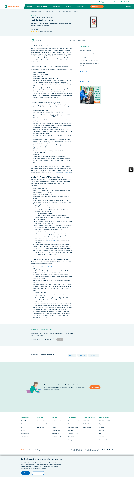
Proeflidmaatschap (73, 433)
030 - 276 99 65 (77, 450)
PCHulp (54, 417)
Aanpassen (39, 473)
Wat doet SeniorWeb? (104, 420)
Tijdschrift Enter (25, 436)
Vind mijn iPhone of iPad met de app (89, 60)
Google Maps (67, 172)
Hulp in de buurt (56, 436)
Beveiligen (83, 355)
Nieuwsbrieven (25, 433)
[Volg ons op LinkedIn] (107, 450)
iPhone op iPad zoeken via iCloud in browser (89, 64)
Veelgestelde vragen (88, 424)
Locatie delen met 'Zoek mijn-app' (88, 57)
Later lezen (84, 71)
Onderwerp (55, 11)
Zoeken (128, 6)
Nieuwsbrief (71, 436)
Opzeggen (70, 440)
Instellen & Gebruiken (66, 11)
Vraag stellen (86, 420)
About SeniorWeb (103, 440)
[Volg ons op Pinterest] (112, 450)
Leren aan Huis (40, 427)
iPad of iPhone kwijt (85, 50)
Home (39, 11)
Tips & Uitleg (46, 11)
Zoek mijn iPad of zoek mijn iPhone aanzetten (89, 54)
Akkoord (25, 473)
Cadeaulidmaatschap (73, 427)
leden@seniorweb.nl (93, 450)
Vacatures (101, 436)
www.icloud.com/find (44, 267)
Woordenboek (85, 81)
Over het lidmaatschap (74, 420)
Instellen (72, 355)
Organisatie (102, 424)
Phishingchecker (56, 433)
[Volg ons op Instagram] (104, 450)
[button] (42, 339)
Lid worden (71, 424)
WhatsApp (59, 172)
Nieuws (23, 430)
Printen (83, 78)
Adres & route (87, 427)
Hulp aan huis (55, 427)
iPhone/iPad (94, 355)
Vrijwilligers (102, 427)
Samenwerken (102, 430)
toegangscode (51, 240)
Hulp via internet (56, 424)
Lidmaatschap (72, 417)
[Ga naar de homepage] (13, 6)
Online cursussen (41, 420)
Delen (83, 74)
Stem (59, 339)
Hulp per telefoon (56, 420)
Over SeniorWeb (126, 2)
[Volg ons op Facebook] (102, 450)
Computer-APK (56, 430)
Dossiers (23, 427)
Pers (100, 433)
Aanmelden (95, 387)
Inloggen (102, 2)
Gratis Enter (71, 430)
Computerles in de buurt (43, 424)
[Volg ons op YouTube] (109, 450)
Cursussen (40, 417)
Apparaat (23, 420)
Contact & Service (113, 2)
